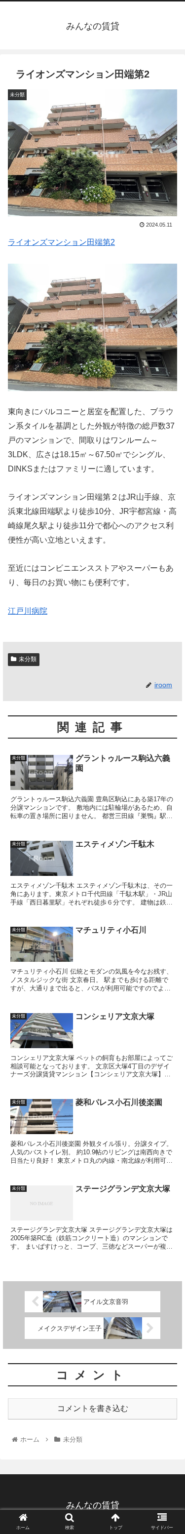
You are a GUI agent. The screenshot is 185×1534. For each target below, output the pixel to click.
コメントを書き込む (92, 1408)
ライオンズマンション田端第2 (61, 242)
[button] (165, 1073)
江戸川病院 (27, 611)
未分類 (28, 659)
